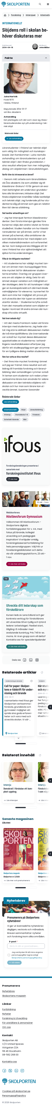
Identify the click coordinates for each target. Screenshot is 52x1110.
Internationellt (12, 23)
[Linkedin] (31, 660)
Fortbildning (9, 1009)
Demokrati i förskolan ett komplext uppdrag (18, 790)
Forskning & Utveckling (14, 1018)
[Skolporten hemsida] (15, 4)
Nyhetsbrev (8, 991)
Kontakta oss (9, 1061)
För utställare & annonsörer (17, 1022)
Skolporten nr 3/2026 (11, 877)
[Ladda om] (42, 672)
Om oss (6, 1027)
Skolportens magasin (14, 995)
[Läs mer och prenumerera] (18, 849)
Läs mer (6, 822)
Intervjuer (31, 15)
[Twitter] (10, 1070)
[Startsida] (5, 15)
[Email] (37, 660)
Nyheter (6, 1013)
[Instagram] (22, 1070)
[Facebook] (24, 660)
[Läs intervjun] (18, 772)
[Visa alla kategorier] (32, 681)
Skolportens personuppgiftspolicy (27, 958)
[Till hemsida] (19, 1082)
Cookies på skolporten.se (16, 1091)
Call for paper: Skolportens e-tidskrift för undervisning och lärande (18, 689)
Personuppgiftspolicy (14, 1095)
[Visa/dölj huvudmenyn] (48, 4)
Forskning (16, 15)
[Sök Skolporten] (40, 4)
